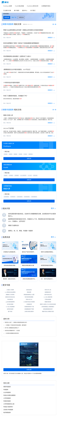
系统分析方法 (29, 299)
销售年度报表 (7, 386)
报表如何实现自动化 (10, 297)
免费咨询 (21, 17)
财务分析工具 (48, 289)
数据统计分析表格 (10, 294)
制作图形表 (10, 299)
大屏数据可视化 (45, 6)
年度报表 (5, 389)
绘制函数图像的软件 (48, 309)
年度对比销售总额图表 (9, 395)
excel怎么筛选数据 (10, 306)
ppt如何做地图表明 (10, 301)
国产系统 (10, 311)
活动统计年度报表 (8, 409)
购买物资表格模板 (29, 297)
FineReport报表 (7, 6)
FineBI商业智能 (19, 6)
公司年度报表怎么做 (8, 404)
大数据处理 (29, 304)
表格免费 (29, 292)
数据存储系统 (48, 301)
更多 (52, 208)
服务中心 (24, 10)
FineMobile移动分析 (32, 6)
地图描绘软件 (48, 292)
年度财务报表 (7, 401)
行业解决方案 (7, 10)
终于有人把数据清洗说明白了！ (12, 327)
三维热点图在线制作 (29, 311)
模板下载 (14, 17)
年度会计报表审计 (8, 406)
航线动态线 (29, 289)
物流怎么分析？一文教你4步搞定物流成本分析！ (16, 322)
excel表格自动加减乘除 (10, 292)
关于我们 (32, 10)
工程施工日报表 (10, 289)
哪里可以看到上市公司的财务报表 (48, 304)
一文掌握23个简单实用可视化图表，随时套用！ (16, 325)
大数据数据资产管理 (29, 309)
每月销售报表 (7, 412)
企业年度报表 (7, 392)
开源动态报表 (48, 299)
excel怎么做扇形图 (48, 297)
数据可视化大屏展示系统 (48, 311)
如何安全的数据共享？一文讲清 (12, 330)
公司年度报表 (7, 398)
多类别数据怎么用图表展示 (48, 306)
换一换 (54, 24)
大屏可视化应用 (48, 294)
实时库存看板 (10, 304)
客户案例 (16, 10)
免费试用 (6, 17)
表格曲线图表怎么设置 (29, 294)
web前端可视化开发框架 (29, 301)
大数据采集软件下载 (29, 306)
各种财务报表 (10, 309)
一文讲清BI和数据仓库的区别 (12, 333)
